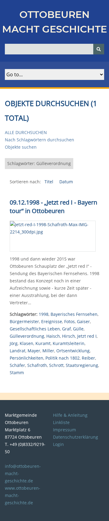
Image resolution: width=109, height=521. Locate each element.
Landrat (17, 351)
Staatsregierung (82, 365)
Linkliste (61, 422)
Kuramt (43, 343)
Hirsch (68, 336)
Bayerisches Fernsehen (74, 314)
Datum (66, 182)
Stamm (17, 372)
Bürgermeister (24, 321)
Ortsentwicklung (73, 351)
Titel (49, 182)
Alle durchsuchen (26, 132)
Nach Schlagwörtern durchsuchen (39, 140)
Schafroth (37, 365)
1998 (43, 314)
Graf (66, 329)
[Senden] (98, 49)
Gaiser (83, 321)
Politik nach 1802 (62, 358)
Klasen (26, 343)
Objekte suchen (21, 147)
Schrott (56, 365)
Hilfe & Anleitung (70, 415)
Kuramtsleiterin (68, 343)
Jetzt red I (87, 336)
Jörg (14, 343)
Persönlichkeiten (26, 358)
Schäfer (17, 365)
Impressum (64, 430)
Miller (48, 351)
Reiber (88, 358)
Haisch (53, 336)
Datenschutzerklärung (75, 437)
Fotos (69, 321)
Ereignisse (51, 321)
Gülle (78, 329)
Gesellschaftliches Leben (35, 329)
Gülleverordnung (27, 336)
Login (58, 444)
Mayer (34, 351)
